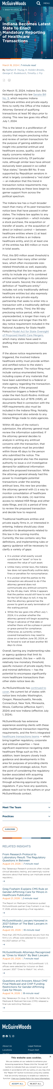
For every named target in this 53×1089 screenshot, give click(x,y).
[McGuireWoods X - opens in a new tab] (10, 1036)
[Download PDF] (3, 80)
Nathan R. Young (15, 70)
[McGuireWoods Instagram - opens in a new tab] (13, 1036)
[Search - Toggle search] (39, 3)
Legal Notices (34, 1046)
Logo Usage (34, 1054)
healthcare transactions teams (20, 736)
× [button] (50, 1057)
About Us (7, 1046)
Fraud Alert (33, 1050)
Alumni (5, 1054)
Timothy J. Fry (35, 73)
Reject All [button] (35, 1084)
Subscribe (10, 829)
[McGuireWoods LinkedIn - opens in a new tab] (3, 1036)
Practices (8, 816)
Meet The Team (11, 807)
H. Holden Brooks (34, 70)
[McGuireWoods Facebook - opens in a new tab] (7, 1036)
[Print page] (9, 80)
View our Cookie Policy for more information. (30, 1078)
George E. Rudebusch (14, 73)
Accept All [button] (17, 1084)
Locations (7, 1050)
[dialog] (26, 1071)
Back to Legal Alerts (16, 10)
